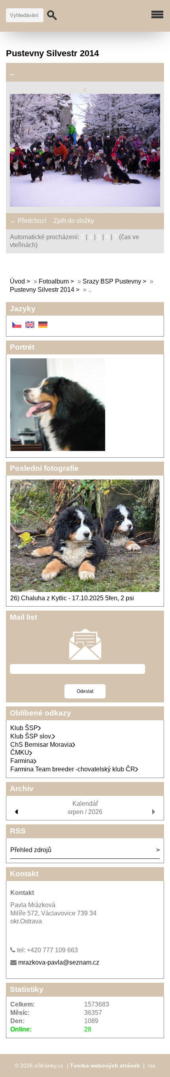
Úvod (17, 281)
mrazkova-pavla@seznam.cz (58, 962)
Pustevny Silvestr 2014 (42, 289)
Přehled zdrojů (30, 850)
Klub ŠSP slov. (31, 736)
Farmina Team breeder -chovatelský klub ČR (72, 769)
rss (151, 1065)
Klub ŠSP (24, 728)
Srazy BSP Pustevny (112, 281)
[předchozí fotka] (85, 89)
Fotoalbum (54, 281)
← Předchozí (28, 220)
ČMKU (19, 752)
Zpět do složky (73, 220)
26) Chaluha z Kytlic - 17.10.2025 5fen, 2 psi (72, 598)
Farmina (22, 760)
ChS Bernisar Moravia (41, 744)
